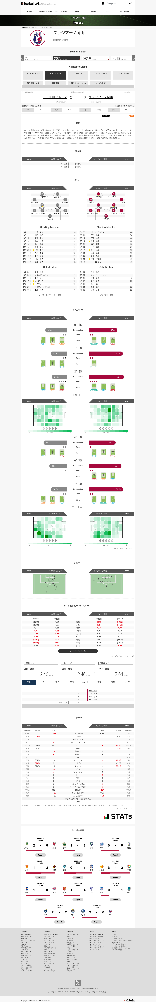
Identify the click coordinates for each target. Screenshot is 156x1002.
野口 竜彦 (95, 256)
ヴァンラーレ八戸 (49, 936)
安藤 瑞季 (39, 262)
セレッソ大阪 (24, 961)
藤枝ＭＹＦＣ (47, 961)
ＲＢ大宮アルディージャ (51, 948)
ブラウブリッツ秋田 (49, 940)
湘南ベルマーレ (48, 952)
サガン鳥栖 (47, 967)
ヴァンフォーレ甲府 (49, 953)
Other (114, 931)
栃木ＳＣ (69, 936)
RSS (132, 116)
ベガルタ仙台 (47, 938)
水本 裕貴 (39, 241)
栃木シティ (47, 946)
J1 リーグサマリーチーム (96, 934)
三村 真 (94, 284)
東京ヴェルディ (25, 946)
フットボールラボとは (118, 938)
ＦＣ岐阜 (69, 948)
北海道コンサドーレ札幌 (51, 934)
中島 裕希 (39, 290)
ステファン (39, 284)
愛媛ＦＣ (69, 961)
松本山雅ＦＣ (70, 942)
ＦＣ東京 (23, 944)
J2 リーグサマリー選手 (96, 942)
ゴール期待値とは (117, 950)
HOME (29, 12)
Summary (92, 931)
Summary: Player (61, 12)
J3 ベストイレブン (94, 950)
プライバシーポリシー (76, 988)
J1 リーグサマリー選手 (96, 936)
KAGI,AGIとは (116, 942)
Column (93, 12)
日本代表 (114, 936)
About (108, 12)
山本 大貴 (95, 290)
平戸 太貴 (39, 256)
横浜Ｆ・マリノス (26, 952)
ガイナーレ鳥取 (71, 955)
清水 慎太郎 (96, 259)
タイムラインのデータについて (122, 548)
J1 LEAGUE (24, 931)
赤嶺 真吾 (95, 287)
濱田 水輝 (95, 238)
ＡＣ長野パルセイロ (72, 944)
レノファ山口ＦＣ (72, 957)
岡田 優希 (39, 259)
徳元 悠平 (95, 244)
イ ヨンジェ (96, 262)
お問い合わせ (94, 988)
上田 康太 (95, 253)
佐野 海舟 (39, 250)
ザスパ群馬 (70, 938)
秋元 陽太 (39, 232)
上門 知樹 (95, 247)
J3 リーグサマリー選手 (96, 948)
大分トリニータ (48, 969)
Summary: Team (45, 12)
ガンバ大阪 (24, 959)
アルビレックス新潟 (49, 955)
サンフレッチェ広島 (26, 967)
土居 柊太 (39, 278)
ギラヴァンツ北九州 (72, 965)
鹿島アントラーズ (26, 934)
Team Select (124, 12)
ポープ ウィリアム (98, 232)
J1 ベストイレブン (94, 938)
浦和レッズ (24, 938)
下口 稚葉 (95, 235)
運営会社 (86, 988)
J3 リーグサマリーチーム (96, 946)
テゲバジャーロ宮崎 (49, 971)
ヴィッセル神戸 (25, 963)
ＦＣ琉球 (69, 971)
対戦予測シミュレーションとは (121, 948)
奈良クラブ (70, 953)
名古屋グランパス (26, 955)
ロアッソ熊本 (70, 967)
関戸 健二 (95, 281)
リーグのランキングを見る (78, 651)
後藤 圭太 (95, 241)
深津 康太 (39, 238)
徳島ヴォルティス (49, 963)
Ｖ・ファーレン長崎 (26, 971)
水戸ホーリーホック (26, 936)
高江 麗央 (39, 247)
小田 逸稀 (39, 235)
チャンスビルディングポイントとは (121, 656)
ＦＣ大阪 (69, 952)
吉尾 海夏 (39, 253)
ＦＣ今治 (46, 965)
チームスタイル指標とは (119, 946)
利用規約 (60, 988)
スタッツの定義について (125, 808)
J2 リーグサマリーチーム (96, 940)
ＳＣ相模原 (70, 940)
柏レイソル (24, 942)
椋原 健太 (95, 278)
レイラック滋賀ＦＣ (72, 950)
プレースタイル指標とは (119, 944)
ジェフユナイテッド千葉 (28, 940)
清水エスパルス (25, 953)
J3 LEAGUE (70, 931)
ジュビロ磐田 (47, 959)
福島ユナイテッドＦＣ (73, 934)
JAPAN (76, 12)
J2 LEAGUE (47, 931)
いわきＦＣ (47, 944)
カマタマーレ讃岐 (72, 959)
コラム (114, 934)
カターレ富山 (47, 957)
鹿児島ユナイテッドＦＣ (74, 969)
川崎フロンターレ (26, 950)
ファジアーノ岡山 (101, 97)
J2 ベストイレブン (94, 944)
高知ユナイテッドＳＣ (73, 963)
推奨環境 (66, 988)
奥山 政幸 (39, 244)
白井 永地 (95, 250)
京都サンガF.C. (25, 957)
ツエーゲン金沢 (71, 946)
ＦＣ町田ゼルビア (55, 97)
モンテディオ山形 (49, 942)
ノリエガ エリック (42, 275)
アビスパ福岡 (24, 969)
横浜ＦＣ (46, 950)
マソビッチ (39, 281)
